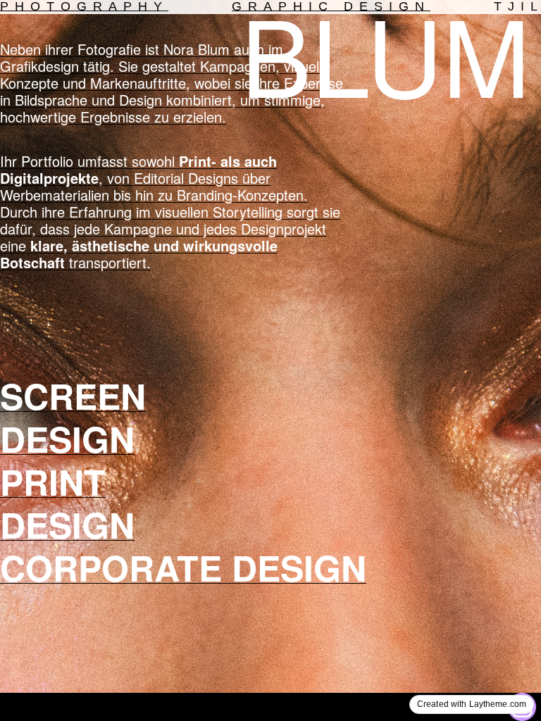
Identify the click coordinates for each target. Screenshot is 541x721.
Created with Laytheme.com (471, 704)
